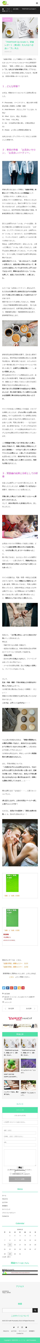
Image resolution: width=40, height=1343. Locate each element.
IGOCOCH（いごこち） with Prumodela (24, 1340)
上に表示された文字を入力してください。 (20, 1170)
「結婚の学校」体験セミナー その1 (15, 963)
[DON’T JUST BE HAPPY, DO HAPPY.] (11, 1065)
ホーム (4, 1195)
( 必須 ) (8, 1130)
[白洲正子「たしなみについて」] (28, 1085)
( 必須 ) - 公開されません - (14, 1136)
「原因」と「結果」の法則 (11, 895)
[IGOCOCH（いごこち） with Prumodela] (9, 3)
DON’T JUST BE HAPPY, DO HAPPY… (11, 1076)
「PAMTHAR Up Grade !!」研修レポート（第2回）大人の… (28, 1053)
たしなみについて (23, 997)
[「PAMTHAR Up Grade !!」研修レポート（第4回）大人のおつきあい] (11, 1043)
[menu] (37, 3)
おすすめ (5, 1202)
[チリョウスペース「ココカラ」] (28, 1063)
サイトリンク (6, 1209)
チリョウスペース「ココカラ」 (28, 1071)
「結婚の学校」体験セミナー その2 (15, 967)
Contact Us (5, 1216)
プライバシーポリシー (9, 1213)
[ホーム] (3, 9)
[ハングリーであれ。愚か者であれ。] (11, 1084)
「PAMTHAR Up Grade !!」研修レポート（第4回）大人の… (11, 1053)
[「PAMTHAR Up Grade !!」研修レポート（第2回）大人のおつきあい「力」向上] (28, 1043)
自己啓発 (7, 19)
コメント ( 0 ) (20, 1110)
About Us (5, 1199)
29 (10, 1254)
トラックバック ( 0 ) (20, 1115)
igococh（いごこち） (10, 997)
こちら (11, 977)
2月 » (8, 1257)
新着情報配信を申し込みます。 (21, 1174)
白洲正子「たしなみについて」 (28, 1094)
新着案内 (5, 1206)
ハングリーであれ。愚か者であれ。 (11, 1093)
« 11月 (4, 1257)
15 (10, 1244)
